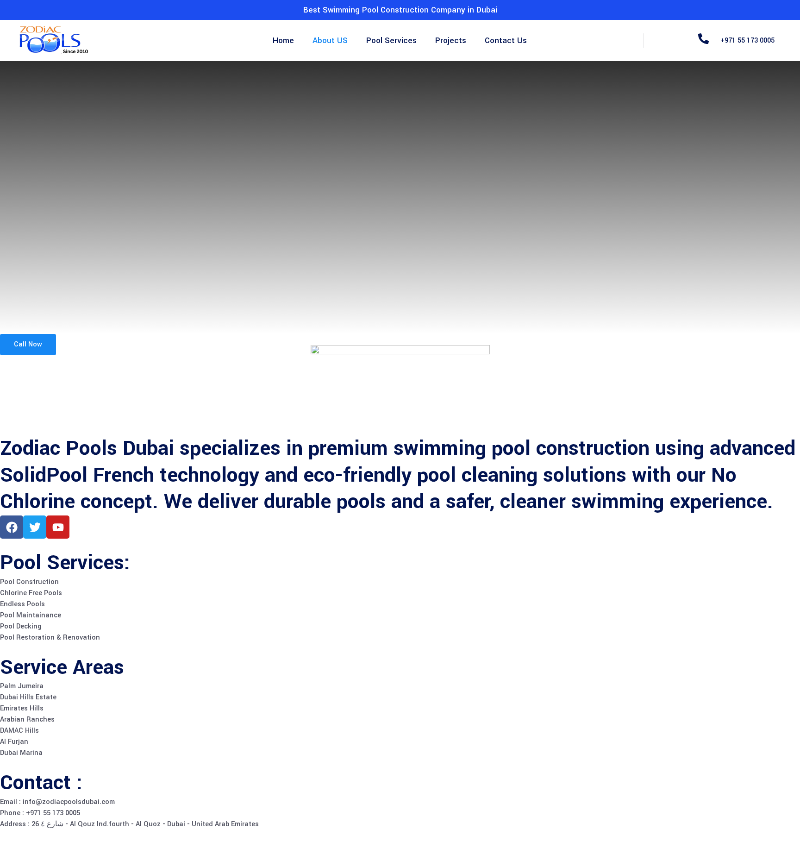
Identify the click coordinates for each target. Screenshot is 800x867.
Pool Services (391, 40)
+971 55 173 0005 (747, 40)
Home (283, 40)
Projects (450, 40)
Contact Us (506, 40)
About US (330, 40)
